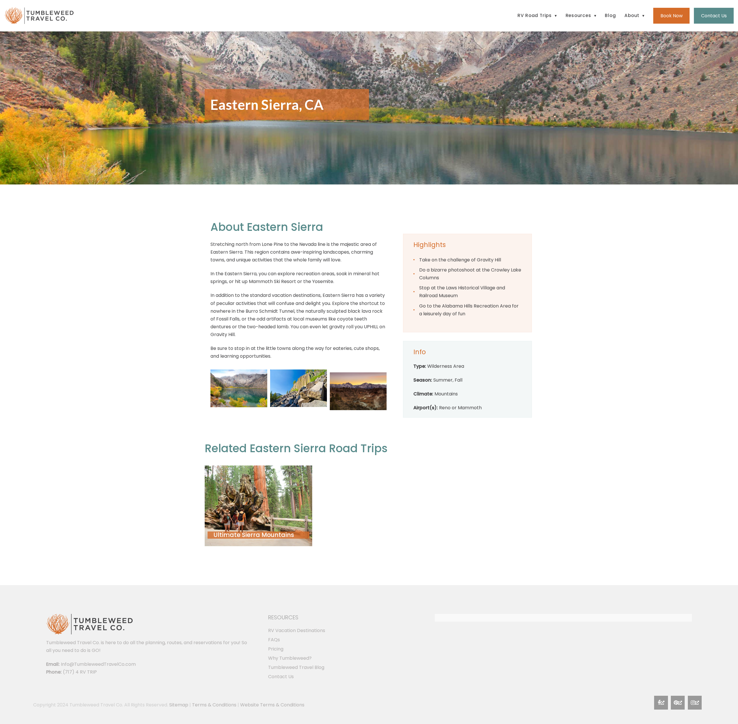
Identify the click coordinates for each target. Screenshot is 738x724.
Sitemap (178, 705)
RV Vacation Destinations (296, 630)
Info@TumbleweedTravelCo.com (98, 664)
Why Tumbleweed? (290, 658)
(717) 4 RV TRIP (80, 672)
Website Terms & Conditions (272, 705)
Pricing (275, 649)
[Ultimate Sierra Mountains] (258, 505)
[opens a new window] (661, 703)
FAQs (274, 639)
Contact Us (281, 676)
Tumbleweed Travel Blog (296, 667)
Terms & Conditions (214, 705)
